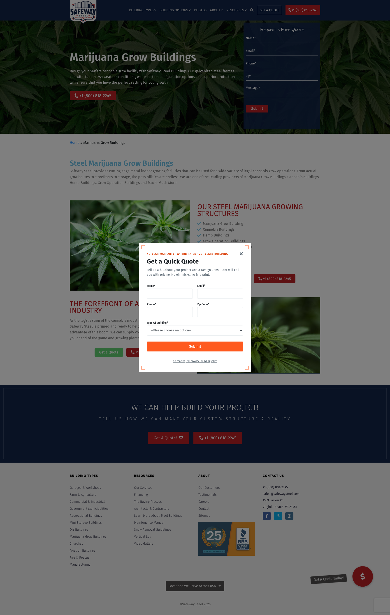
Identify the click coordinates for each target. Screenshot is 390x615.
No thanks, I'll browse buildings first (195, 361)
